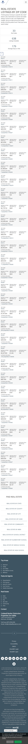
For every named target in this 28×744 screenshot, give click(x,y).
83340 (2, 348)
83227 (2, 124)
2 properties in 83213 (7, 93)
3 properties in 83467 (7, 436)
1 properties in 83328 (7, 291)
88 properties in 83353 (7, 409)
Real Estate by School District (14, 535)
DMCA (14, 646)
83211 (2, 71)
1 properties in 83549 (7, 449)
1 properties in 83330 (7, 304)
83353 (2, 401)
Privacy (14, 641)
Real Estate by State (14, 503)
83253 (2, 150)
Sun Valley (5, 568)
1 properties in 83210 (7, 67)
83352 (2, 388)
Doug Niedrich (6, 580)
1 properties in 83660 (7, 488)
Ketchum (5, 564)
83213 (2, 85)
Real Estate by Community (14, 524)
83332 (2, 309)
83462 (2, 414)
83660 (2, 480)
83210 (2, 58)
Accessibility (14, 644)
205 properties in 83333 (7, 330)
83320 (2, 256)
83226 (2, 111)
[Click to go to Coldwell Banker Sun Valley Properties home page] (3, 2)
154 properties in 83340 (7, 356)
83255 (2, 164)
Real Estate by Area (14, 529)
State (4, 596)
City (4, 600)
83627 (2, 454)
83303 (2, 216)
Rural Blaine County (8, 570)
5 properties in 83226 (7, 119)
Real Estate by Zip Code (14, 519)
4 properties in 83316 (7, 251)
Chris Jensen (6, 582)
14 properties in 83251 (7, 146)
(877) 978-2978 (11, 622)
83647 (2, 467)
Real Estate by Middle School (14, 545)
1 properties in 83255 (7, 172)
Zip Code (5, 601)
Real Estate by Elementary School (14, 540)
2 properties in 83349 (7, 383)
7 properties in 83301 (7, 212)
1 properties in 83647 (7, 475)
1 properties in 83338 (7, 343)
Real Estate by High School (14, 550)
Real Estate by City (14, 514)
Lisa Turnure (6, 586)
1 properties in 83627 (7, 462)
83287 (2, 190)
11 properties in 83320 (7, 264)
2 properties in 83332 (7, 317)
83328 (2, 282)
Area (4, 605)
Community (6, 603)
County (5, 598)
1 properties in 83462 (7, 422)
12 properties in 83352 (7, 396)
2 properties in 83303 (7, 225)
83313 (2, 230)
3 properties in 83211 (7, 80)
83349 (2, 374)
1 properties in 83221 (7, 106)
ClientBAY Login (14, 649)
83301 (2, 203)
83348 (2, 361)
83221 (2, 98)
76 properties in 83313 (7, 238)
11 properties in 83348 (7, 370)
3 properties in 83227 (7, 132)
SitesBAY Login (14, 652)
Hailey (4, 566)
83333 (2, 322)
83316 (2, 243)
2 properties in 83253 (7, 159)
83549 (2, 440)
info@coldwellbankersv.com (13, 624)
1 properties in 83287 (7, 198)
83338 (2, 335)
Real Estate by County (14, 509)
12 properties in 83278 (7, 185)
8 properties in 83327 (7, 277)
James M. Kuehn (7, 584)
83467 (2, 427)
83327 (2, 269)
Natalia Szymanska (8, 588)
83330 (2, 295)
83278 (2, 177)
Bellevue (5, 572)
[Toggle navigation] (26, 2)
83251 (2, 137)
